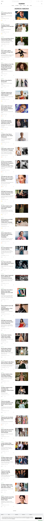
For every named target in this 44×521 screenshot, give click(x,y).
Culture (2, 288)
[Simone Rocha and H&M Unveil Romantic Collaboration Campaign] (21, 223)
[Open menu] (1, 3)
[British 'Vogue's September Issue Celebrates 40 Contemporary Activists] (21, 279)
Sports (24, 5)
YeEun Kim (3, 127)
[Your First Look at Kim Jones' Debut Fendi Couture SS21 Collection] (21, 265)
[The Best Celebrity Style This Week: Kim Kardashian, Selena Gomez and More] (21, 391)
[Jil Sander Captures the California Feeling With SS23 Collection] (21, 96)
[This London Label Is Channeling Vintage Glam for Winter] (21, 54)
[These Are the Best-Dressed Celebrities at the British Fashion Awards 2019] (21, 406)
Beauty (21, 5)
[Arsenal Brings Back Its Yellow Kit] (21, 16)
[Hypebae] (22, 3)
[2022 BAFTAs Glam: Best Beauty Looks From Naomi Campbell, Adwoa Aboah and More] (21, 181)
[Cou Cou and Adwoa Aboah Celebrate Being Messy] (21, 41)
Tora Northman (3, 255)
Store (31, 5)
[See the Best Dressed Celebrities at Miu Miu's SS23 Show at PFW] (21, 124)
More (27, 5)
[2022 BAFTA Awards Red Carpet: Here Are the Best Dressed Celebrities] (21, 196)
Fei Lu (2, 490)
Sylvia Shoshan (4, 18)
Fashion (13, 5)
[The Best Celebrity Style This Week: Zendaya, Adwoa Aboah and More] (21, 377)
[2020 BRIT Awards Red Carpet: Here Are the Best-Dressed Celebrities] (21, 325)
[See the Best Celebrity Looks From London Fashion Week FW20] (21, 338)
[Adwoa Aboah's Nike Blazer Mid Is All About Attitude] (21, 365)
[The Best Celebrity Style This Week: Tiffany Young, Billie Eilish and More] (21, 488)
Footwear (17, 5)
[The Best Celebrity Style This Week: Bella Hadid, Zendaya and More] (21, 461)
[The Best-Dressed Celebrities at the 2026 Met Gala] (21, 28)
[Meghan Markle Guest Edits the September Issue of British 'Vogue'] (21, 501)
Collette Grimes (4, 99)
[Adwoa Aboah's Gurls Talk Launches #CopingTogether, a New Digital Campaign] (21, 310)
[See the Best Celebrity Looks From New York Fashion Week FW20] (21, 352)
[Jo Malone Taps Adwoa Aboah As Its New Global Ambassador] (21, 138)
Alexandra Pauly (4, 226)
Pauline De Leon (4, 241)
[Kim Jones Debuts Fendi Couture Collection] (21, 251)
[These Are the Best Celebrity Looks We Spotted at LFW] (21, 474)
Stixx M (3, 73)
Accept (38, 518)
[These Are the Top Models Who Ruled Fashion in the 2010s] (21, 420)
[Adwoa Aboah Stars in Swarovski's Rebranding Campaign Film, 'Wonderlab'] (21, 237)
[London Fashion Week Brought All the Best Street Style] (21, 447)
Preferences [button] (13, 518)
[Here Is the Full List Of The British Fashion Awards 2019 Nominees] (21, 433)
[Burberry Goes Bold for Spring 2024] (21, 83)
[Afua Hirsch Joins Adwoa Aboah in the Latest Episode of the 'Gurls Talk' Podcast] (21, 294)
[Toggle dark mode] (42, 3)
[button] (10, 20)
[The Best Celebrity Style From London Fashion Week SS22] (21, 209)
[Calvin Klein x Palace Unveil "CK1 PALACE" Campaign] (21, 152)
